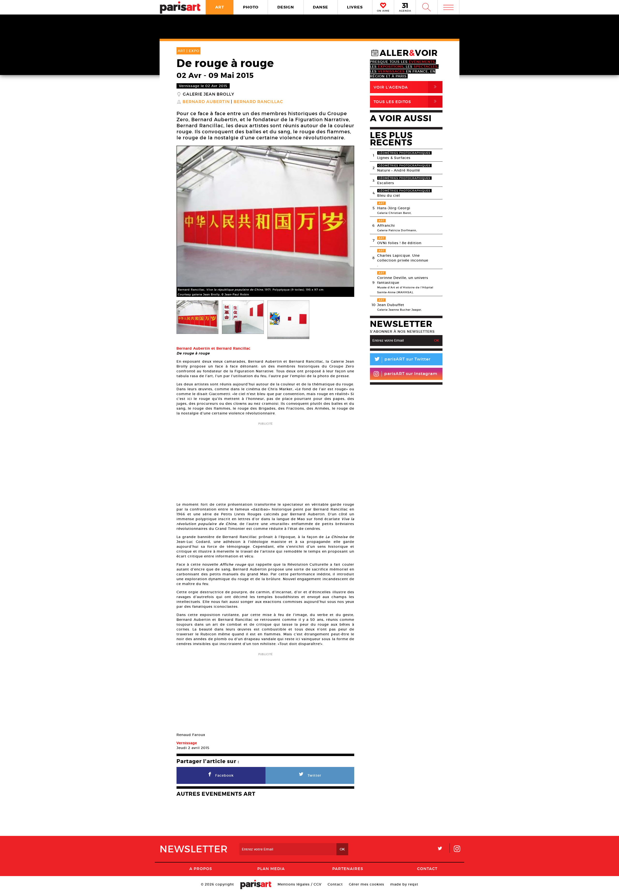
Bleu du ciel (388, 195)
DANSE (320, 7)
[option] (265, 221)
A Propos (200, 868)
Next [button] (344, 221)
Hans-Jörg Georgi (393, 208)
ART (219, 7)
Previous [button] (186, 221)
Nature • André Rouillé (398, 170)
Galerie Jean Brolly (208, 94)
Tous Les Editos (406, 101)
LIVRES (355, 7)
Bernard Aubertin (206, 101)
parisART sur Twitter (402, 360)
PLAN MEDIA (271, 868)
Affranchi (386, 225)
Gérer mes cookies (366, 884)
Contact (427, 868)
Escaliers (385, 183)
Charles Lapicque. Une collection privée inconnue (402, 258)
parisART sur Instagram (410, 373)
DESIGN (285, 7)
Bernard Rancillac (258, 101)
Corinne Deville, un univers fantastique (402, 280)
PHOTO (250, 7)
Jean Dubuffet (390, 305)
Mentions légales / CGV (300, 884)
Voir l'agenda (406, 87)
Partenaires (347, 868)
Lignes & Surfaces (394, 158)
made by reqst (404, 884)
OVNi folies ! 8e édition (399, 243)
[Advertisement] (265, 461)
